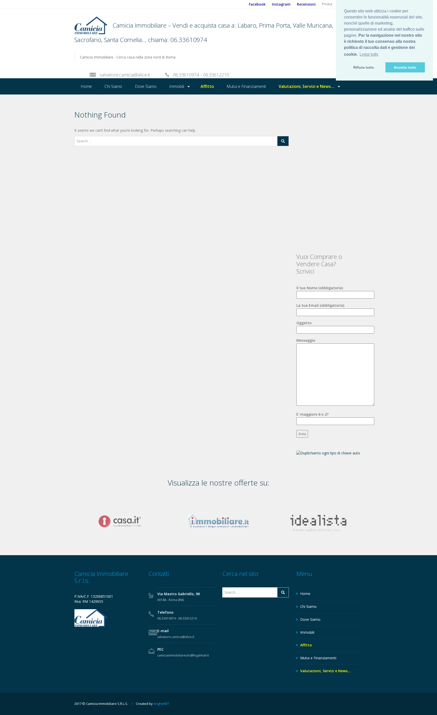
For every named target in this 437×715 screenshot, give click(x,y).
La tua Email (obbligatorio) (320, 305)
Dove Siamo (146, 86)
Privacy (327, 4)
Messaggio (305, 340)
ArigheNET (161, 703)
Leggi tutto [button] (369, 54)
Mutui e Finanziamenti (246, 86)
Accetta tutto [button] (405, 67)
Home (86, 86)
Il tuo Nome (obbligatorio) (319, 287)
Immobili (176, 86)
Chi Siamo (113, 86)
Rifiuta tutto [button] (363, 67)
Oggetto (304, 322)
